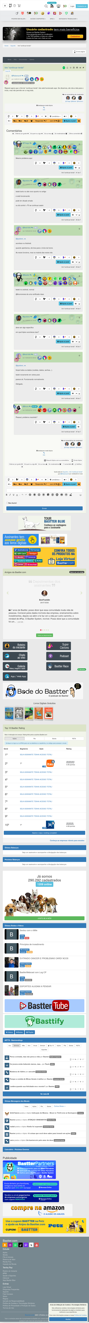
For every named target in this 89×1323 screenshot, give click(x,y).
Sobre (5, 1296)
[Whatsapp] (15, 1245)
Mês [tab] (23, 1045)
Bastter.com (29, 1315)
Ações (5, 1252)
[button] (5, 6)
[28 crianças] (52, 6)
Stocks (5, 1255)
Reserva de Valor (9, 1259)
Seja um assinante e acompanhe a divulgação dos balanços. (44, 852)
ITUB (45, 766)
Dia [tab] (10, 1045)
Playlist (30, 1032)
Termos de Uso (8, 1308)
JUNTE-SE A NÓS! (44, 918)
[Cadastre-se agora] (44, 34)
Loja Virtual (7, 1287)
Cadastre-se (81, 6)
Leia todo (20, 622)
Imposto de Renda (9, 1264)
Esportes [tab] (44, 1049)
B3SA (45, 828)
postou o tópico (46, 1113)
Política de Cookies (80, 1315)
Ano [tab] (29, 1045)
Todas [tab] (26, 1106)
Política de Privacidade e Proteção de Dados (19, 1305)
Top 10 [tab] (51, 1045)
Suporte (6, 1291)
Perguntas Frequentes (11, 1289)
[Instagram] (10, 1245)
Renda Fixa (7, 1262)
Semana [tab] (16, 1045)
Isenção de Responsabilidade (13, 1301)
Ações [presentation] (15, 738)
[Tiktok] (20, 1245)
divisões (82, 669)
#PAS (5, 1273)
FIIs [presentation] (34, 738)
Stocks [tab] (71, 1045)
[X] (31, 1245)
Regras (5, 1298)
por (47, 1057)
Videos (10, 1032)
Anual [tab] (35, 1045)
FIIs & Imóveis (8, 1257)
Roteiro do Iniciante (10, 1271)
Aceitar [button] (68, 1319)
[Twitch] (26, 1245)
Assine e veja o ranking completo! (44, 833)
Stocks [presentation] (54, 738)
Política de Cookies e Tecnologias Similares (19, 1303)
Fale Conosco (8, 1294)
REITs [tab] (78, 1045)
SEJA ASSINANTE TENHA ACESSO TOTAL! (36, 754)
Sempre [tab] (42, 1045)
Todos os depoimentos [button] (44, 635)
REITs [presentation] (74, 738)
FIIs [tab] (65, 1045)
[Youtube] (36, 1245)
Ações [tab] (59, 1045)
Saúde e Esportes (9, 1275)
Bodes (20, 1032)
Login (72, 6)
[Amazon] (4, 1245)
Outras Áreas (59, 1106)
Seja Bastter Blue (9, 1280)
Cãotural (6, 1278)
